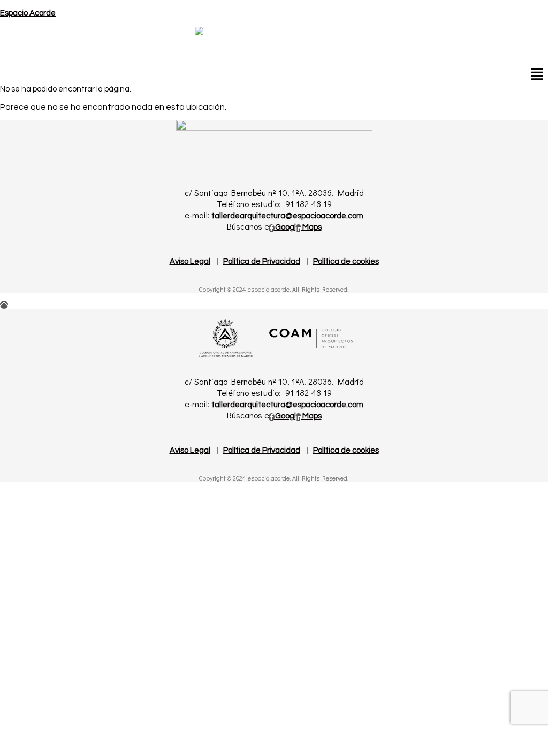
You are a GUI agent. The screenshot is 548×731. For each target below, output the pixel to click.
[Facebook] (272, 228)
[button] (537, 74)
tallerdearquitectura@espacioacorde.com (286, 216)
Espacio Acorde (28, 13)
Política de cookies (346, 261)
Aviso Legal (190, 261)
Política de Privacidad (261, 261)
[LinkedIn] (298, 228)
